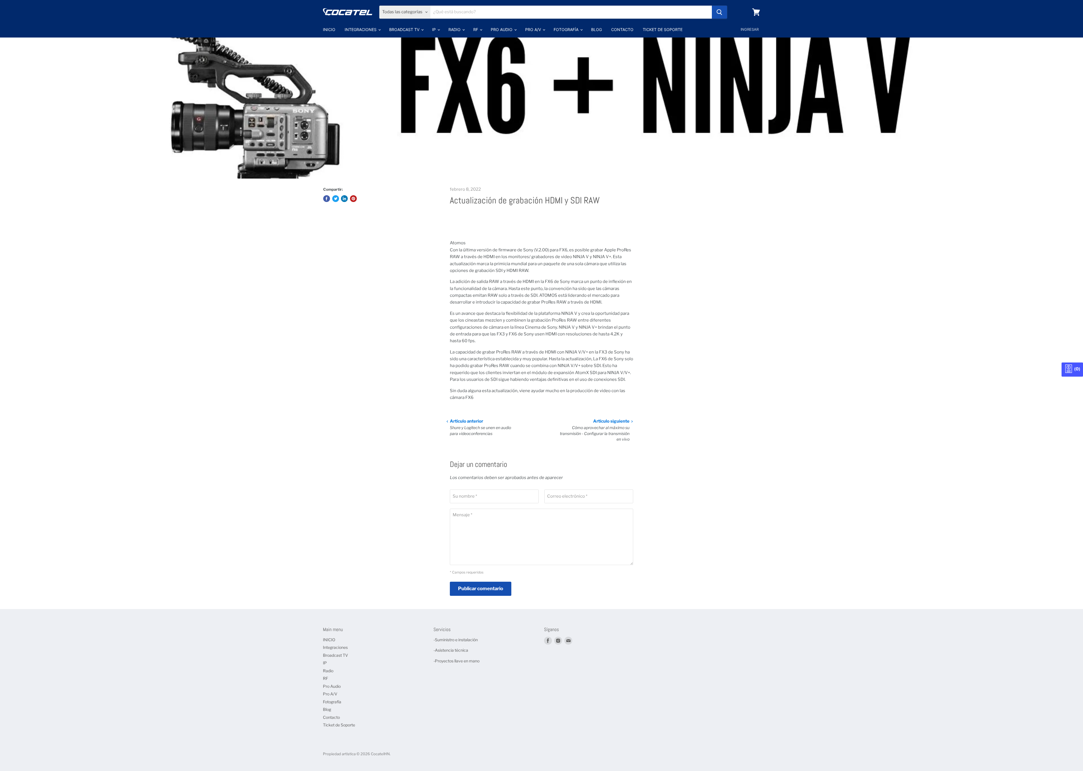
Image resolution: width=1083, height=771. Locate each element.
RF (476, 29)
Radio (455, 29)
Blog (596, 29)
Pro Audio (502, 29)
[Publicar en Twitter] (335, 198)
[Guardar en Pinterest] (353, 198)
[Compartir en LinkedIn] (344, 198)
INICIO (329, 29)
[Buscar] (719, 12)
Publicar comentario (480, 588)
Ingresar (750, 29)
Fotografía (567, 29)
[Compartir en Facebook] (326, 198)
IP (434, 29)
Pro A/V (533, 29)
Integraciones (361, 29)
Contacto (622, 29)
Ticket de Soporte (663, 29)
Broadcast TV (405, 29)
